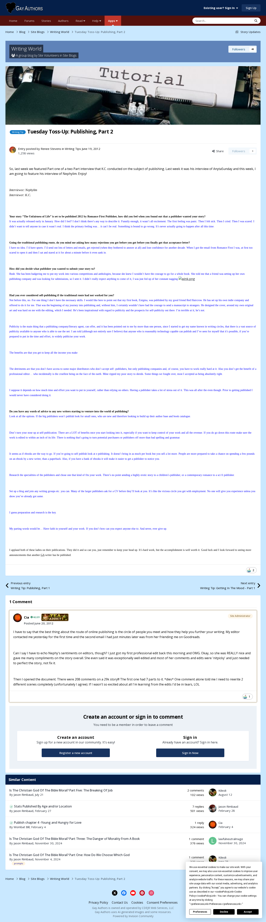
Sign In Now (190, 753)
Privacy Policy (98, 902)
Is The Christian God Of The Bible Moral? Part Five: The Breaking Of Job (61, 790)
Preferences (200, 911)
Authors (63, 21)
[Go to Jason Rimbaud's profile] (213, 808)
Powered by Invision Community (133, 916)
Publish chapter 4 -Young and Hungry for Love (47, 822)
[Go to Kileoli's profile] (213, 792)
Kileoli (222, 790)
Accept (248, 911)
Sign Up (251, 8)
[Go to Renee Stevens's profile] (12, 150)
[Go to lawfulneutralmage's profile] (213, 841)
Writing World (26, 48)
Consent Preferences (162, 902)
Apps (112, 21)
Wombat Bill (22, 827)
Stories (46, 21)
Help (95, 21)
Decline (224, 911)
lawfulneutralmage (230, 839)
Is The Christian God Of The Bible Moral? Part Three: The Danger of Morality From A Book (74, 839)
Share (219, 151)
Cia (26, 617)
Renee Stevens (51, 149)
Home (13, 21)
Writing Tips (73, 149)
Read (79, 21)
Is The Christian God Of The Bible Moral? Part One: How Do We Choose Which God (69, 855)
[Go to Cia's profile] (17, 617)
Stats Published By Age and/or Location (43, 806)
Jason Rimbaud (23, 795)
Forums (29, 21)
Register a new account (75, 753)
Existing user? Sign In (220, 8)
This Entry (241, 20)
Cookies (137, 902)
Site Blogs (70, 55)
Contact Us (120, 902)
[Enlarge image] (187, 279)
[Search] (256, 21)
